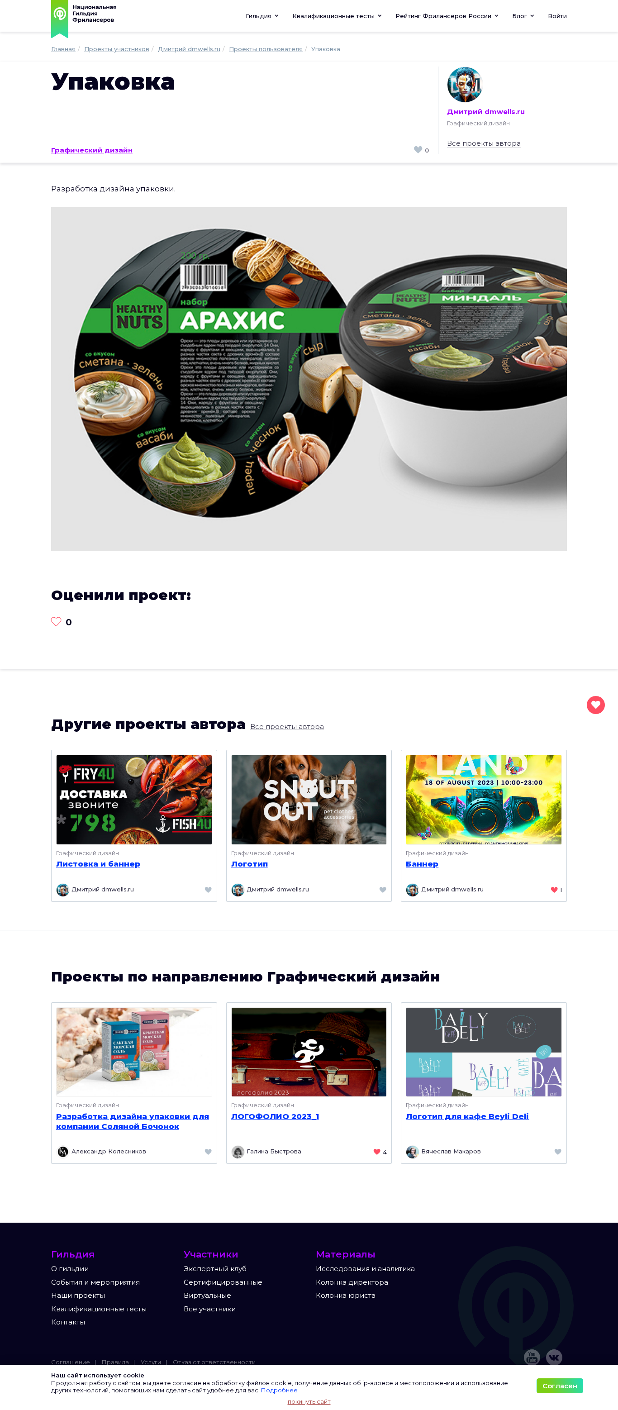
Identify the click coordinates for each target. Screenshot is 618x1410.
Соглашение (70, 1362)
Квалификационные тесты (99, 1309)
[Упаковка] (309, 378)
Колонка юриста (346, 1295)
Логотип (249, 863)
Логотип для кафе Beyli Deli (467, 1116)
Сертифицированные (223, 1282)
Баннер (422, 863)
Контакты (68, 1322)
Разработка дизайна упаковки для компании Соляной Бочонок (132, 1121)
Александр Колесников (108, 1151)
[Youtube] (532, 1357)
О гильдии (70, 1268)
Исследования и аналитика (365, 1268)
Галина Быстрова (273, 1151)
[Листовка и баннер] (134, 799)
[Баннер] (484, 799)
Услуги (151, 1362)
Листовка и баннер (98, 863)
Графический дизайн (92, 150)
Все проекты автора (484, 143)
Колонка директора (352, 1282)
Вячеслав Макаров (450, 1151)
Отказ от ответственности (214, 1362)
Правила (115, 1362)
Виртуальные (207, 1295)
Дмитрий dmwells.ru (486, 111)
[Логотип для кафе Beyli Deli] (484, 1051)
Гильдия (259, 15)
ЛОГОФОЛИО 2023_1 (275, 1116)
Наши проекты (78, 1295)
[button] (337, 16)
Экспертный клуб (215, 1268)
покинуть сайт (309, 1401)
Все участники (210, 1309)
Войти (557, 15)
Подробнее (279, 1390)
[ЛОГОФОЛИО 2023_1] (309, 1051)
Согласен (559, 1385)
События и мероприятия (95, 1282)
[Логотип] (309, 799)
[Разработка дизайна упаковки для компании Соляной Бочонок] (134, 1051)
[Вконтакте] (554, 1357)
